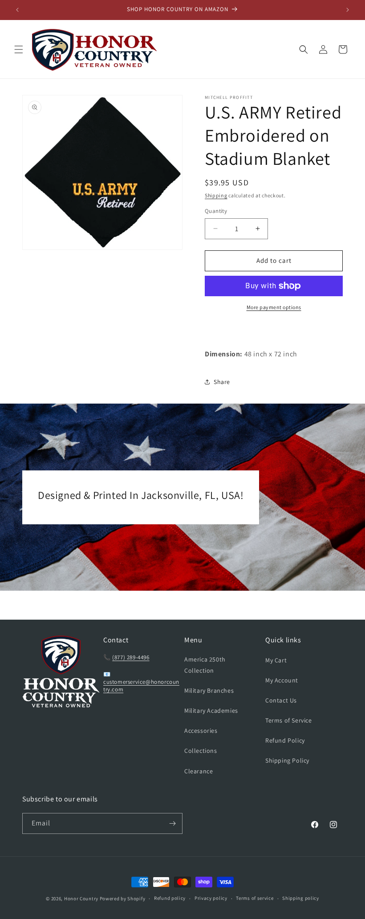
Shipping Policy (287, 760)
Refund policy (170, 898)
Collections (200, 751)
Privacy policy (211, 898)
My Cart (276, 660)
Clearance (198, 771)
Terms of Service (288, 720)
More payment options (274, 307)
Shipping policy (300, 898)
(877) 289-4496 (130, 657)
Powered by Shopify (123, 898)
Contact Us (281, 700)
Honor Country (81, 898)
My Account (281, 680)
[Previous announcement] (17, 10)
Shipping (216, 195)
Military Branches (209, 690)
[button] (18, 49)
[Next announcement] (347, 10)
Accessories (201, 731)
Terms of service (254, 898)
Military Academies (211, 711)
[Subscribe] (172, 823)
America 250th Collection (205, 664)
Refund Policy (285, 740)
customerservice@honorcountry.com (141, 685)
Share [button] (222, 382)
